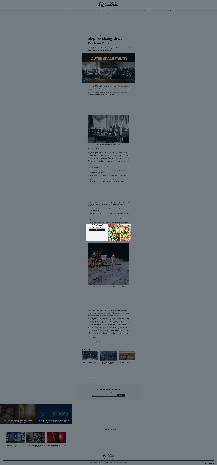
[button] (86, 225)
